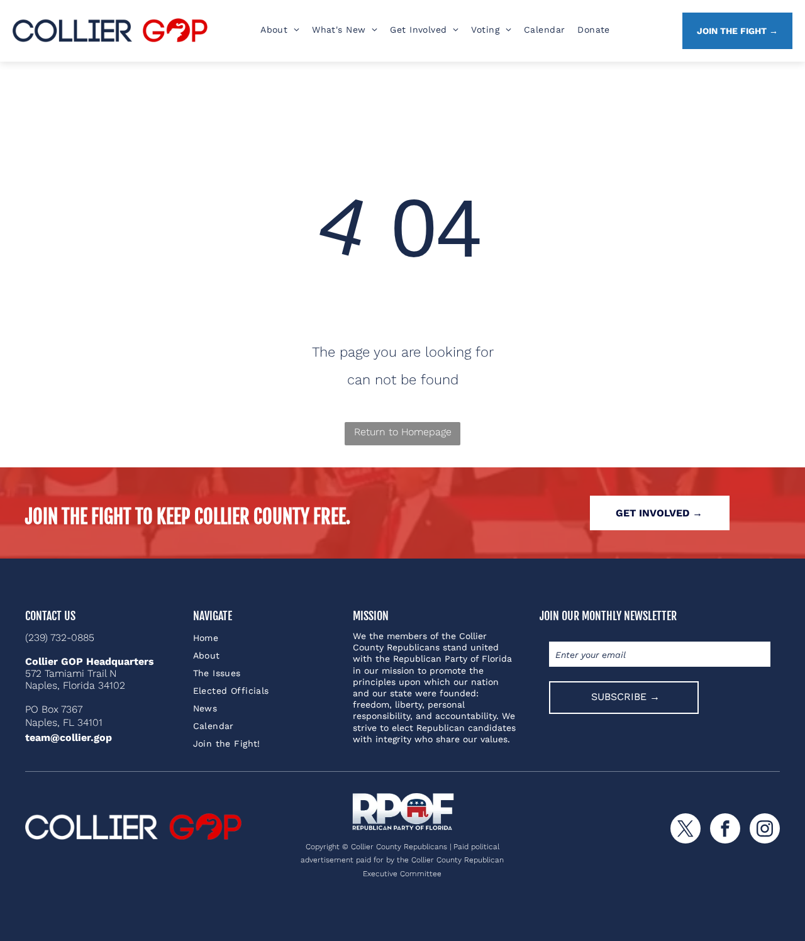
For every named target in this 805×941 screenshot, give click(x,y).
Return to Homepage (403, 432)
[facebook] (725, 830)
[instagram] (765, 830)
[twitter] (685, 830)
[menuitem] (280, 29)
